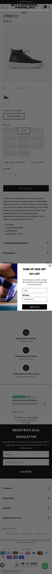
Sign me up (34, 307)
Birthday (25, 295)
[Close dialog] (50, 265)
